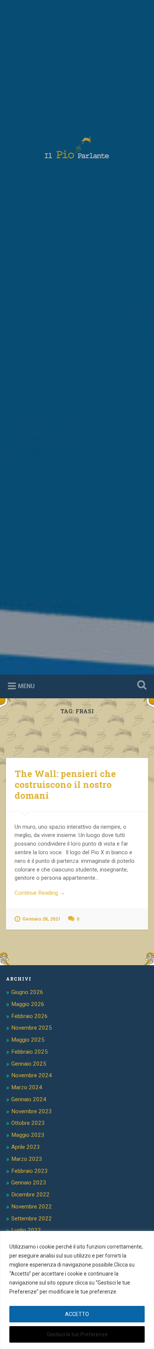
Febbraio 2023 (29, 1171)
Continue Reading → (40, 892)
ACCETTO (77, 1314)
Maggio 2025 (27, 1039)
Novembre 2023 (31, 1111)
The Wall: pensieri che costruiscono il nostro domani (65, 784)
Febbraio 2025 (29, 1051)
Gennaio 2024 (28, 1099)
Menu (26, 685)
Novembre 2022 (31, 1206)
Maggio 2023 (27, 1135)
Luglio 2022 (26, 1230)
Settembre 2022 (31, 1218)
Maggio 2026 (27, 1004)
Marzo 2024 (26, 1087)
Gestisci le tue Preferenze (77, 1334)
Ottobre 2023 (28, 1123)
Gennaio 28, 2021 (41, 919)
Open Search (140, 686)
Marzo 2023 (26, 1159)
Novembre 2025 (31, 1027)
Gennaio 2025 (28, 1063)
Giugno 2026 (27, 992)
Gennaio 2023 (28, 1182)
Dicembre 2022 (30, 1194)
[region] (77, 1290)
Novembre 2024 (31, 1075)
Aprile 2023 (25, 1147)
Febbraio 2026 (29, 1016)
